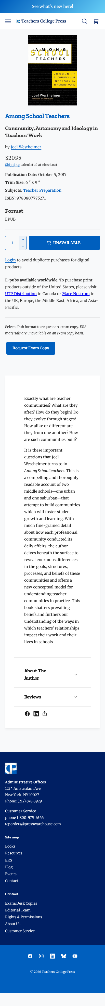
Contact (11, 880)
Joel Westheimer (26, 147)
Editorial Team (18, 910)
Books (10, 846)
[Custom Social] (63, 956)
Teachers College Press (58, 972)
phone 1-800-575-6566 (24, 817)
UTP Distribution (21, 293)
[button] (8, 21)
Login (10, 260)
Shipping (12, 165)
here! (68, 6)
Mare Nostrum (75, 293)
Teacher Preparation (42, 190)
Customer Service (20, 931)
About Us (12, 924)
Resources (13, 853)
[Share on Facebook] (27, 714)
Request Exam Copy (30, 348)
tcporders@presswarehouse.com (33, 824)
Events (11, 874)
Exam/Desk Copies (21, 903)
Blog (8, 867)
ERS (8, 860)
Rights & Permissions (23, 917)
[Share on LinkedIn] (36, 714)
